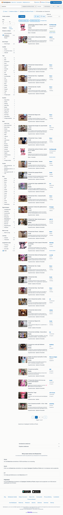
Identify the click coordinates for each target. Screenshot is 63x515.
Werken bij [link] (21, 502)
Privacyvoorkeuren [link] (31, 499)
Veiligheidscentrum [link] (26, 2)
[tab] (36, 16)
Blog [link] (5, 497)
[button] (42, 2)
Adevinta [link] (33, 502)
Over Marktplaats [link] (13, 502)
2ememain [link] (46, 502)
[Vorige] (33, 417)
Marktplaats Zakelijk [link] (12, 497)
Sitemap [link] (52, 502)
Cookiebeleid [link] (56, 497)
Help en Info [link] (31, 497)
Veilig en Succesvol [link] (23, 497)
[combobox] (11, 6)
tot (9, 21)
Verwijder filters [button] (44, 20)
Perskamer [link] (27, 502)
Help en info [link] (13, 2)
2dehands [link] (39, 502)
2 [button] (39, 417)
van (3, 21)
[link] (5, 2)
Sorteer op (49, 14)
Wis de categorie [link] (11, 28)
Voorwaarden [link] (19, 2)
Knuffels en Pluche (34, 20)
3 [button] (42, 417)
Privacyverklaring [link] (47, 497)
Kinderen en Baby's (22, 20)
